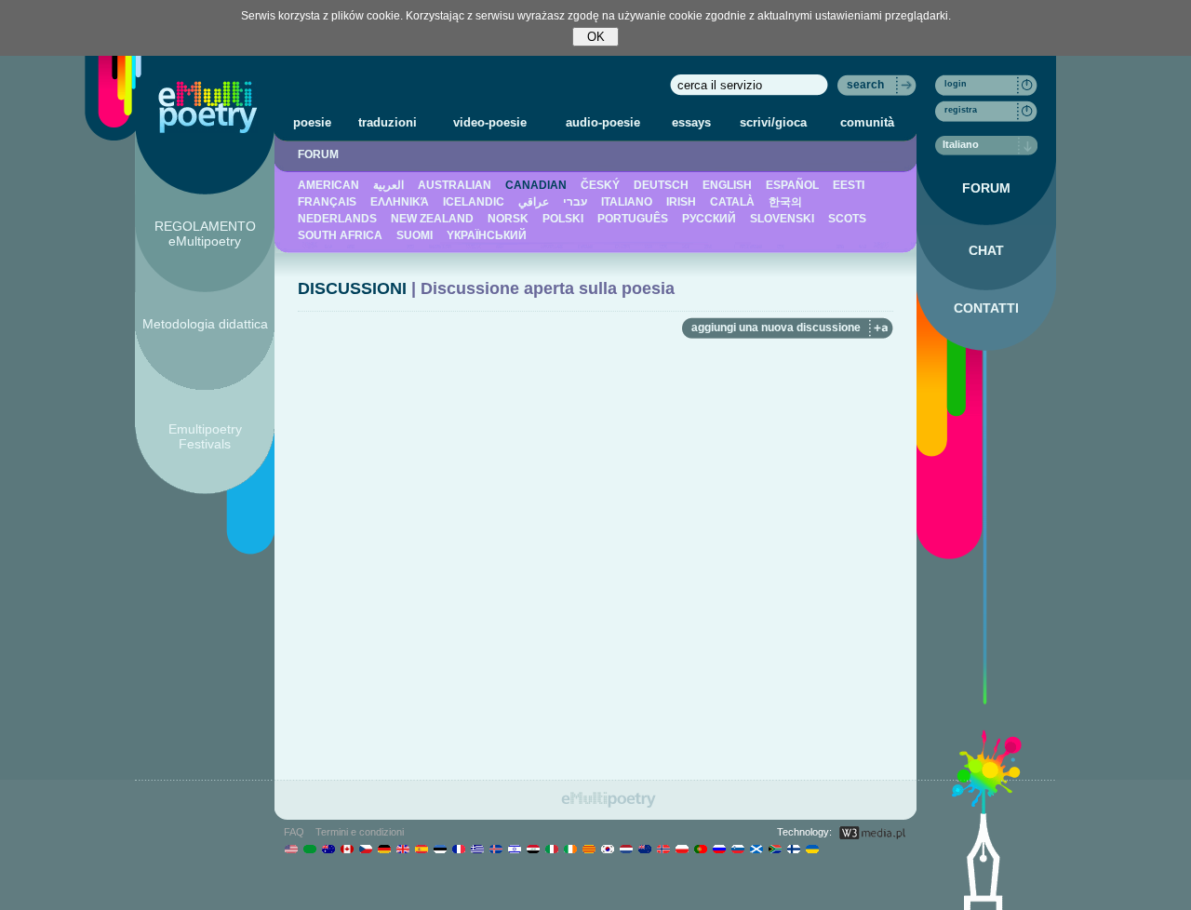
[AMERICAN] (291, 848)
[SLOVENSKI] (737, 848)
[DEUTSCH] (384, 848)
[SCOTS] (756, 848)
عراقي (533, 201)
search (865, 84)
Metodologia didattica (205, 323)
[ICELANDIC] (495, 848)
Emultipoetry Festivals (205, 436)
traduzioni (387, 122)
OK (596, 37)
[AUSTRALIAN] (328, 848)
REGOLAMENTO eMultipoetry (205, 233)
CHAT (986, 250)
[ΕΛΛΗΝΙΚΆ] (477, 848)
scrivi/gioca (773, 122)
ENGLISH (727, 185)
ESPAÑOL (792, 185)
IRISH (681, 201)
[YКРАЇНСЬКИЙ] (812, 848)
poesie (312, 122)
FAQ (294, 831)
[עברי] (514, 848)
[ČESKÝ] (365, 848)
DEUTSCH (661, 185)
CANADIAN (536, 185)
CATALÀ (732, 201)
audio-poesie (603, 122)
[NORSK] (663, 848)
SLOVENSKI (782, 218)
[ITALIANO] (551, 848)
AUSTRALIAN (454, 185)
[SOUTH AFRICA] (775, 848)
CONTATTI (986, 308)
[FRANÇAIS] (458, 848)
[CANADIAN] (347, 848)
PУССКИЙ (709, 218)
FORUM (318, 154)
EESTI (848, 185)
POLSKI (562, 218)
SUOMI (414, 235)
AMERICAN (328, 185)
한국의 (785, 201)
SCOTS (847, 218)
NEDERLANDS (337, 218)
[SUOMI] (793, 848)
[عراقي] (533, 848)
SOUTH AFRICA (340, 235)
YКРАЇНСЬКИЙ (487, 235)
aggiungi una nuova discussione (776, 327)
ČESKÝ (600, 185)
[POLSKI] (682, 848)
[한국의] (607, 848)
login (955, 83)
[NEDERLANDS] (626, 848)
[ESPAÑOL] (421, 848)
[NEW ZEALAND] (644, 848)
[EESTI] (440, 848)
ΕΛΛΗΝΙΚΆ (399, 201)
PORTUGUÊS (632, 218)
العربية (388, 185)
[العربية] (309, 848)
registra (960, 109)
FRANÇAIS (327, 201)
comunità (867, 122)
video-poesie (490, 122)
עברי (575, 201)
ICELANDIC (473, 201)
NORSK (508, 218)
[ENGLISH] (402, 848)
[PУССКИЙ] (719, 848)
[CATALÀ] (589, 848)
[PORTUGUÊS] (700, 848)
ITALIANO (626, 201)
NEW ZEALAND (432, 218)
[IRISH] (570, 848)
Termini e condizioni (359, 831)
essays (691, 122)
